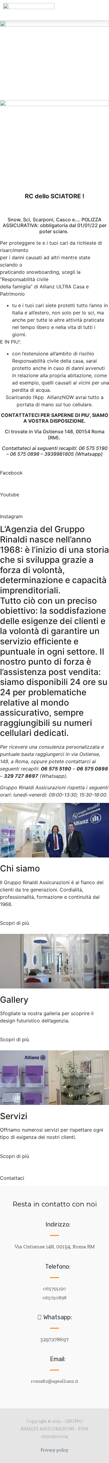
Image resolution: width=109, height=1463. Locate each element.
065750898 (54, 1297)
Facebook (11, 473)
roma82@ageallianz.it (54, 1381)
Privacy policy (54, 1450)
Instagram (11, 516)
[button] (72, 10)
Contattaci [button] (12, 1178)
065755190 (54, 1288)
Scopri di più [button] (14, 923)
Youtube (9, 495)
